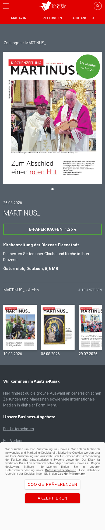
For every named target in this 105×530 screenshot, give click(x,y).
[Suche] (98, 6)
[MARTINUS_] (20, 327)
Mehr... (52, 405)
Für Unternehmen (18, 428)
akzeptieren (52, 498)
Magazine (19, 18)
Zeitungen (52, 18)
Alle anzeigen (90, 290)
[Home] (52, 6)
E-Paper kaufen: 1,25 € (52, 229)
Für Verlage (13, 440)
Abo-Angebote (85, 18)
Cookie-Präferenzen (72, 473)
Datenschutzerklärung (60, 470)
